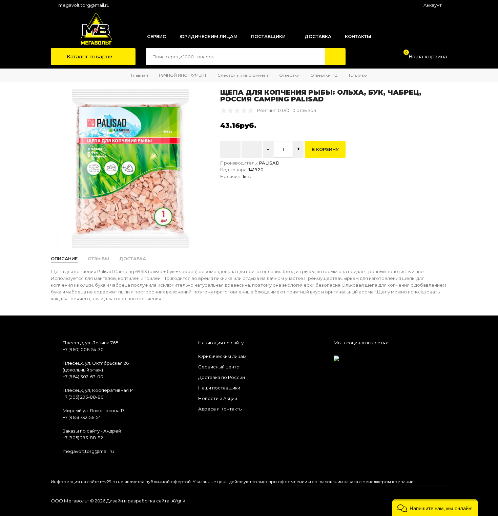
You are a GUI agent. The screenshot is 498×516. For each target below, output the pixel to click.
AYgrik (178, 500)
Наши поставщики (219, 387)
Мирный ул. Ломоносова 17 (93, 410)
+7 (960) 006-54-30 (83, 349)
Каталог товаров (88, 56)
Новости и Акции (217, 398)
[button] (435, 507)
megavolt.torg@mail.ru (83, 5)
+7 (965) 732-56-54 (82, 417)
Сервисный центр (219, 366)
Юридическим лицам (222, 356)
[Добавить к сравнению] (252, 149)
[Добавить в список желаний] (230, 149)
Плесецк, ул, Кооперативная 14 (98, 390)
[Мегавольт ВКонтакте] (336, 356)
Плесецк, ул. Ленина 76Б (91, 342)
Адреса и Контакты (220, 409)
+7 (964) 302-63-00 (83, 376)
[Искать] (335, 56)
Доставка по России (221, 377)
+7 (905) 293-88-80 (83, 397)
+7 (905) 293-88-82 (83, 437)
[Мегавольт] (89, 29)
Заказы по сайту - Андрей (92, 431)
